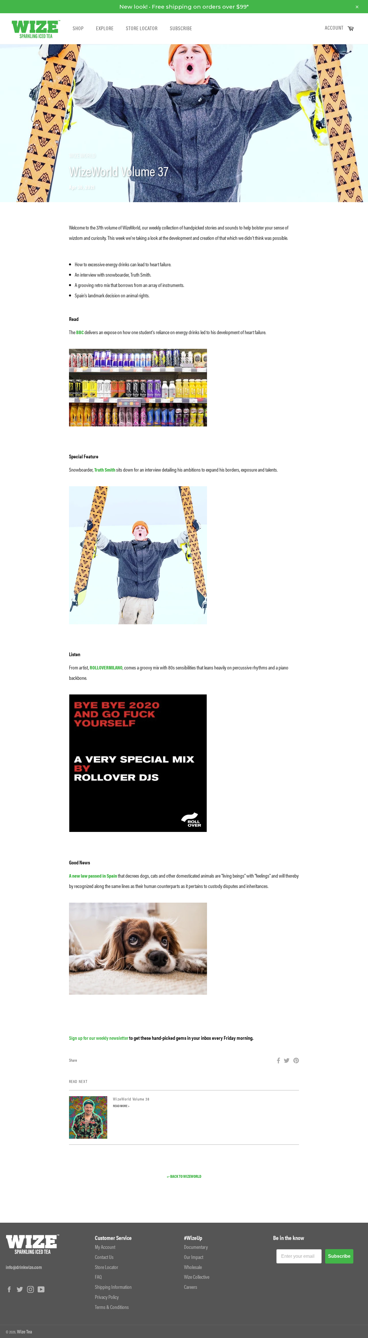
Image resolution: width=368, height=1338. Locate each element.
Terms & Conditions (112, 1306)
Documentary (196, 1246)
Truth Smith (104, 469)
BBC (79, 332)
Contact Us (104, 1256)
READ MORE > (121, 1105)
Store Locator (142, 28)
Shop (78, 28)
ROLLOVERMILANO (106, 667)
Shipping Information (113, 1286)
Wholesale (193, 1266)
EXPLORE (105, 28)
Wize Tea (24, 1331)
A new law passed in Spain (93, 875)
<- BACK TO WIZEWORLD (184, 1176)
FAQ (98, 1276)
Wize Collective (196, 1276)
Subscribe (181, 28)
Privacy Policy (107, 1296)
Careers (190, 1286)
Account (334, 27)
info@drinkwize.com (24, 1267)
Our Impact (193, 1256)
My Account (105, 1246)
